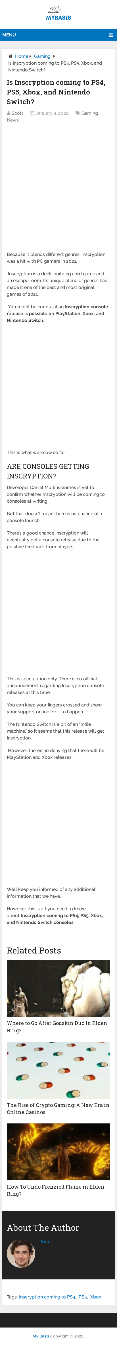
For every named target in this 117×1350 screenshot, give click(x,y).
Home (21, 56)
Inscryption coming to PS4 (47, 1297)
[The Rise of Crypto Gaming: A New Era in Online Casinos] (58, 1070)
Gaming (42, 56)
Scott (17, 113)
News (13, 120)
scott (47, 1241)
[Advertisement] (58, 190)
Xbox (95, 1297)
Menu (9, 35)
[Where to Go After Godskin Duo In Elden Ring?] (58, 988)
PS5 (83, 1297)
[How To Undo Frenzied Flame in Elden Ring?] (58, 1151)
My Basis (41, 1336)
